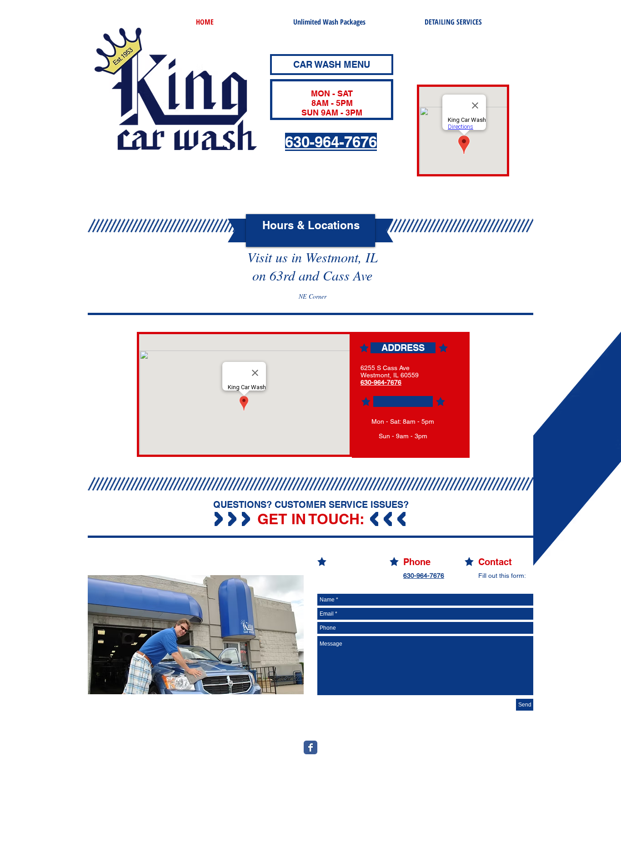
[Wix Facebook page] (310, 747)
